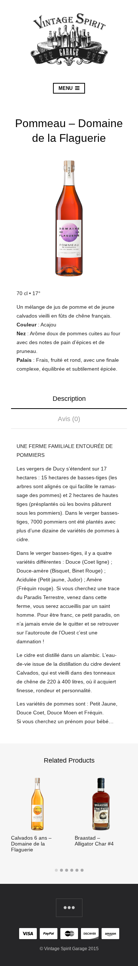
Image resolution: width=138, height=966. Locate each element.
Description (69, 398)
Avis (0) (69, 419)
